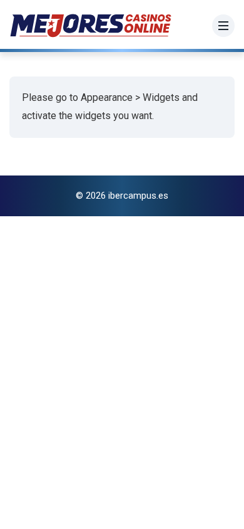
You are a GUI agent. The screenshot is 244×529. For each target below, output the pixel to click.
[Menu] (223, 25)
